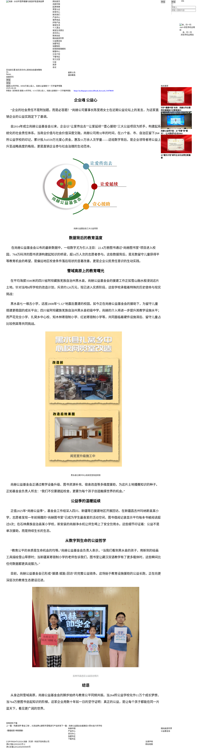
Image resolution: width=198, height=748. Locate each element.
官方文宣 (56, 59)
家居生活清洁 (58, 30)
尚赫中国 (56, 4)
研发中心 (56, 12)
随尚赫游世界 (58, 38)
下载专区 (56, 57)
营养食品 (56, 20)
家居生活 (56, 25)
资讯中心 (56, 33)
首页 (18, 70)
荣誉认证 (56, 9)
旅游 (54, 65)
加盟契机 (56, 46)
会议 (54, 67)
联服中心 (56, 51)
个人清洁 (56, 28)
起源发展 (56, 7)
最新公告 (71, 73)
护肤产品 (56, 23)
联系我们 (56, 15)
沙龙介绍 (56, 54)
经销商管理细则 (59, 49)
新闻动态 (56, 36)
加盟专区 (56, 44)
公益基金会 (57, 41)
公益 (54, 62)
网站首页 (56, 1)
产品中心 (56, 17)
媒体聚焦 (38, 70)
